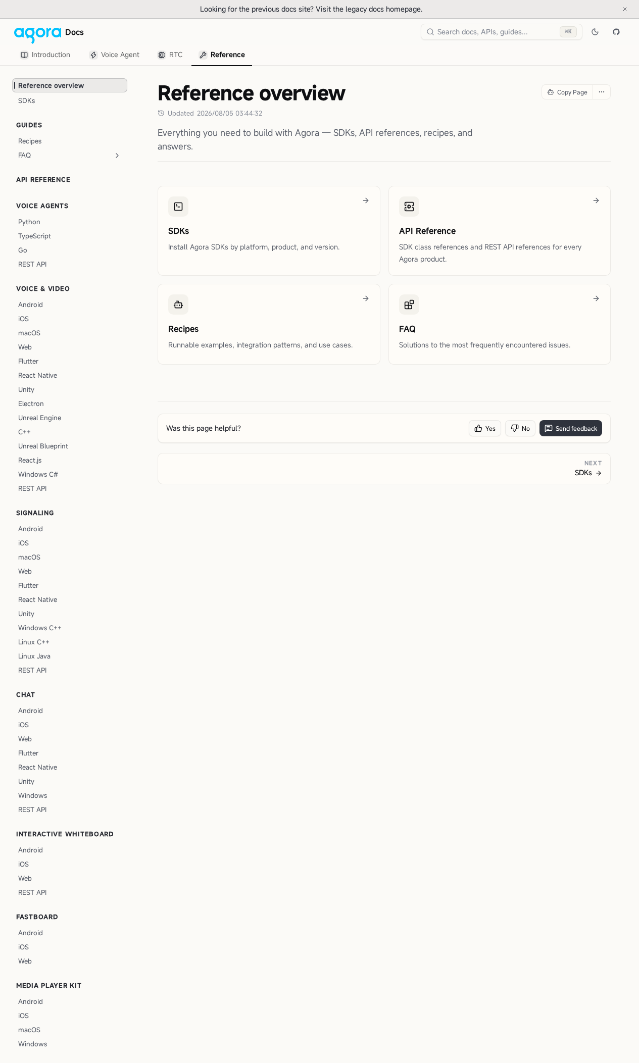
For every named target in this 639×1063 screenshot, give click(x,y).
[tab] (46, 55)
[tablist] (132, 55)
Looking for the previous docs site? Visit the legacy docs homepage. (344, 9)
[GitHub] (616, 31)
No (526, 428)
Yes (490, 428)
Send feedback (576, 428)
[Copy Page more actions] (601, 92)
